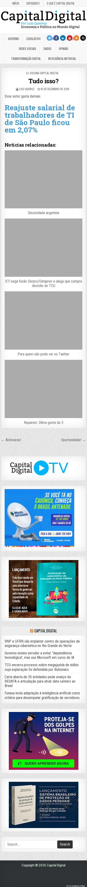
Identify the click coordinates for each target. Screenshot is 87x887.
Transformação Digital (26, 58)
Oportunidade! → (73, 440)
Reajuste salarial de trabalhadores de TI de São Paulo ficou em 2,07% (40, 118)
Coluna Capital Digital (44, 73)
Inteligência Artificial (62, 58)
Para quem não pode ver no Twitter (43, 354)
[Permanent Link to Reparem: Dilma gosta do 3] (44, 389)
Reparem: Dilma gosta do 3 (43, 422)
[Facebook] (56, 38)
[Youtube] (69, 38)
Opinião (63, 48)
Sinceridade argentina (43, 213)
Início (15, 3)
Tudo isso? (43, 81)
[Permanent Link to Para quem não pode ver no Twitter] (44, 320)
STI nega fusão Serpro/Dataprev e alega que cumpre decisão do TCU (43, 283)
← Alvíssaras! (11, 440)
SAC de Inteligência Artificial (75, 886)
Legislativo (33, 38)
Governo (13, 38)
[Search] (83, 38)
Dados (48, 48)
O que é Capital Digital (61, 3)
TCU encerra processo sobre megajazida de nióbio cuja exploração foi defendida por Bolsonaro (42, 667)
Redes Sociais (27, 48)
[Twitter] (49, 38)
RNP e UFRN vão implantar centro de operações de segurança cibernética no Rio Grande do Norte (42, 643)
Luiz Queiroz (27, 89)
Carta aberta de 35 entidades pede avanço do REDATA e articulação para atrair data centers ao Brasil (40, 681)
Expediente (33, 3)
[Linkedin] (63, 38)
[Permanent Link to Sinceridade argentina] (44, 179)
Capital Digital (45, 631)
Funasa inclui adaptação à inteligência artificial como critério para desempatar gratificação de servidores (42, 695)
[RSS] (76, 38)
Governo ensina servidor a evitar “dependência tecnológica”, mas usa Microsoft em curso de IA (39, 655)
